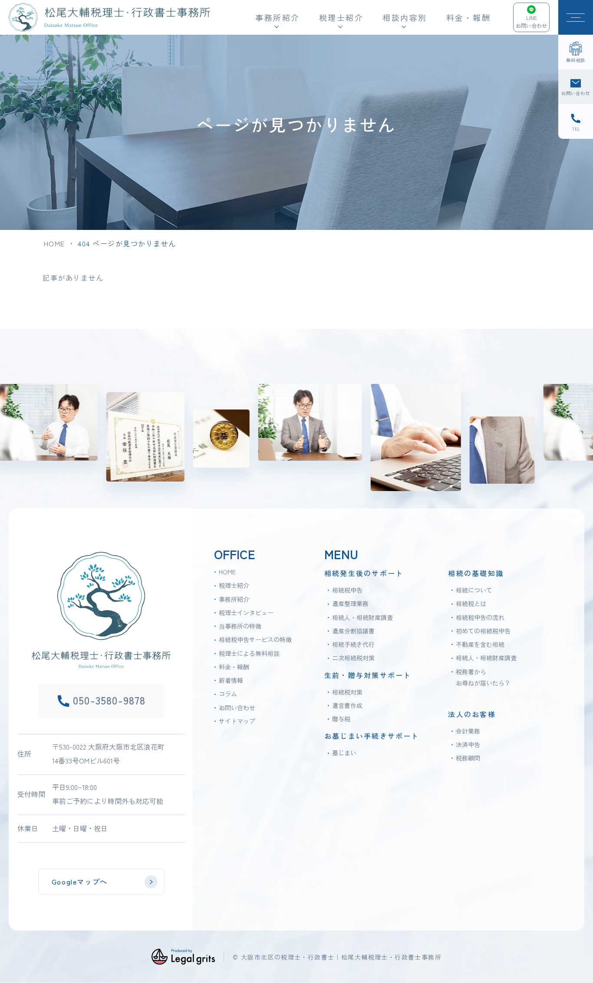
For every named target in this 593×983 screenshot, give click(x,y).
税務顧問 (468, 758)
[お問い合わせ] (575, 86)
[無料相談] (575, 52)
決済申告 (468, 744)
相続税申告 (347, 590)
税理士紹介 (234, 585)
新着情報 (231, 680)
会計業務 (468, 731)
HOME (54, 243)
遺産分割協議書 (353, 630)
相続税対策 (347, 692)
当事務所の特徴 (240, 626)
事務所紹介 (234, 599)
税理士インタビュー (246, 612)
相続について (474, 590)
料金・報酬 (468, 17)
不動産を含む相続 (480, 644)
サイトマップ (237, 721)
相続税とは (471, 603)
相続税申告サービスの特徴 (255, 639)
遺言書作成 (347, 705)
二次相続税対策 (353, 657)
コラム (228, 693)
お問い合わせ (237, 707)
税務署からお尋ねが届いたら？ (483, 677)
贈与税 (341, 718)
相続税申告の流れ (480, 617)
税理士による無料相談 (249, 653)
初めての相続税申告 (483, 630)
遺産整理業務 (350, 603)
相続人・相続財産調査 (362, 617)
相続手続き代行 (353, 644)
